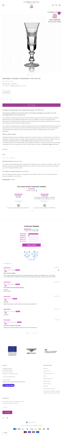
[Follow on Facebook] (3, 418)
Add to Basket (31, 105)
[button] (5, 179)
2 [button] (29, 333)
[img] (31, 189)
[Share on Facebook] (7, 158)
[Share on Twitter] (9, 158)
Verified (31, 259)
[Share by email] (13, 158)
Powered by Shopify (38, 425)
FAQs (44, 376)
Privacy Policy (47, 383)
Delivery (45, 368)
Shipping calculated (15, 85)
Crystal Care (46, 371)
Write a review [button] (31, 245)
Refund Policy (47, 381)
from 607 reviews (30, 190)
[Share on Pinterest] (11, 158)
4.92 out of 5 (35, 229)
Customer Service (48, 373)
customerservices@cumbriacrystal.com (13, 381)
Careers (45, 386)
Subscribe (7, 412)
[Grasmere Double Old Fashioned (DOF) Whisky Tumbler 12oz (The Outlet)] (18, 205)
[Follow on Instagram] (7, 418)
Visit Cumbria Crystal (49, 388)
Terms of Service (47, 378)
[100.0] (27, 254)
